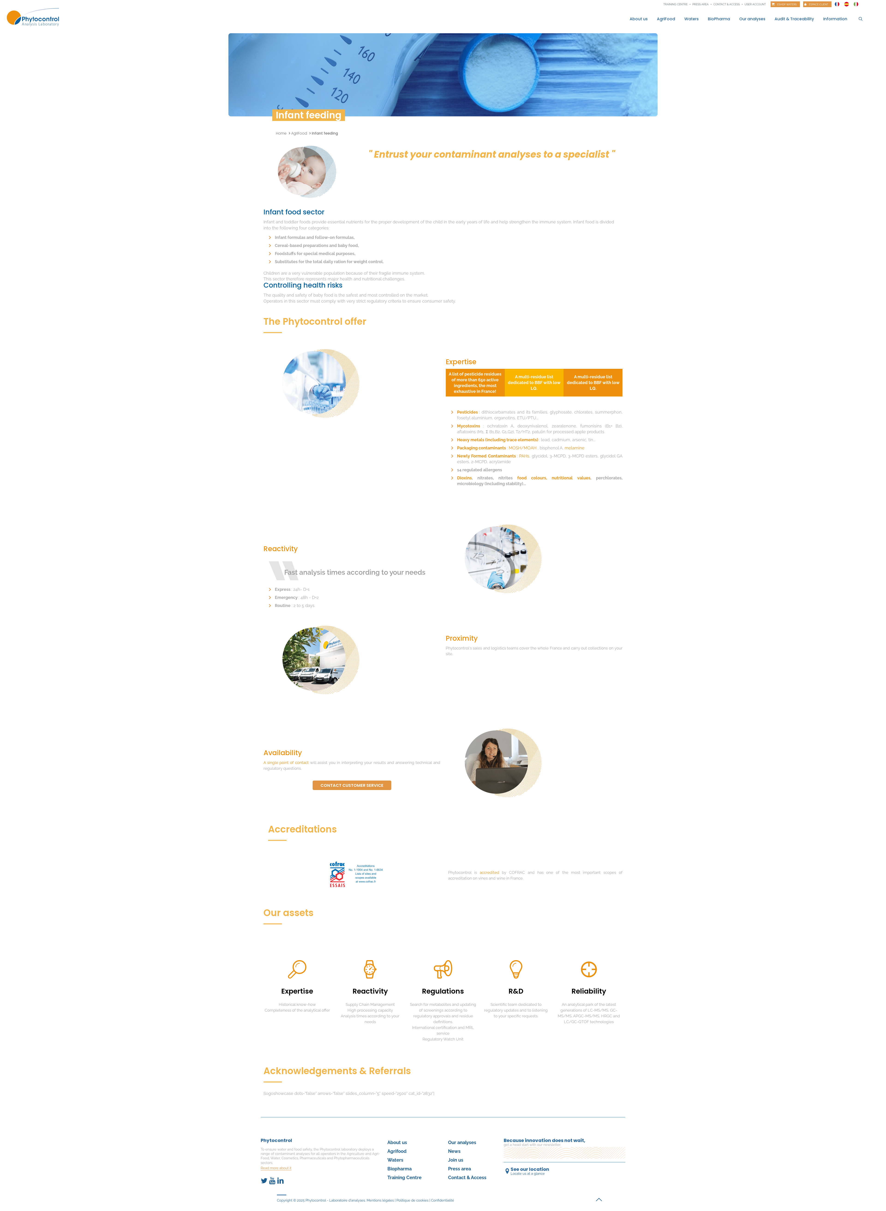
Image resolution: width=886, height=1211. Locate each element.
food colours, (534, 477)
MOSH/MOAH (523, 447)
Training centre (675, 4)
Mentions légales (380, 1200)
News (454, 1151)
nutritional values (571, 477)
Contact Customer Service (351, 785)
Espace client (818, 4)
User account (755, 4)
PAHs (524, 456)
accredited (491, 872)
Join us (455, 1160)
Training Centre (404, 1177)
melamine (574, 447)
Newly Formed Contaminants (487, 456)
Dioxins (464, 477)
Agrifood (397, 1151)
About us (397, 1142)
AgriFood (299, 133)
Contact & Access (726, 4)
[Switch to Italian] (856, 3)
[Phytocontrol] (35, 17)
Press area (700, 4)
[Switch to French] (837, 3)
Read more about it (276, 1168)
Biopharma (399, 1169)
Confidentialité (442, 1200)
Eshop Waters (787, 4)
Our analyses (462, 1142)
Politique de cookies (412, 1200)
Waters (395, 1160)
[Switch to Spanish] (846, 3)
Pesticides (468, 412)
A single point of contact (286, 762)
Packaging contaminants (482, 447)
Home (281, 133)
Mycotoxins (470, 426)
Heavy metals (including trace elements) (498, 439)
